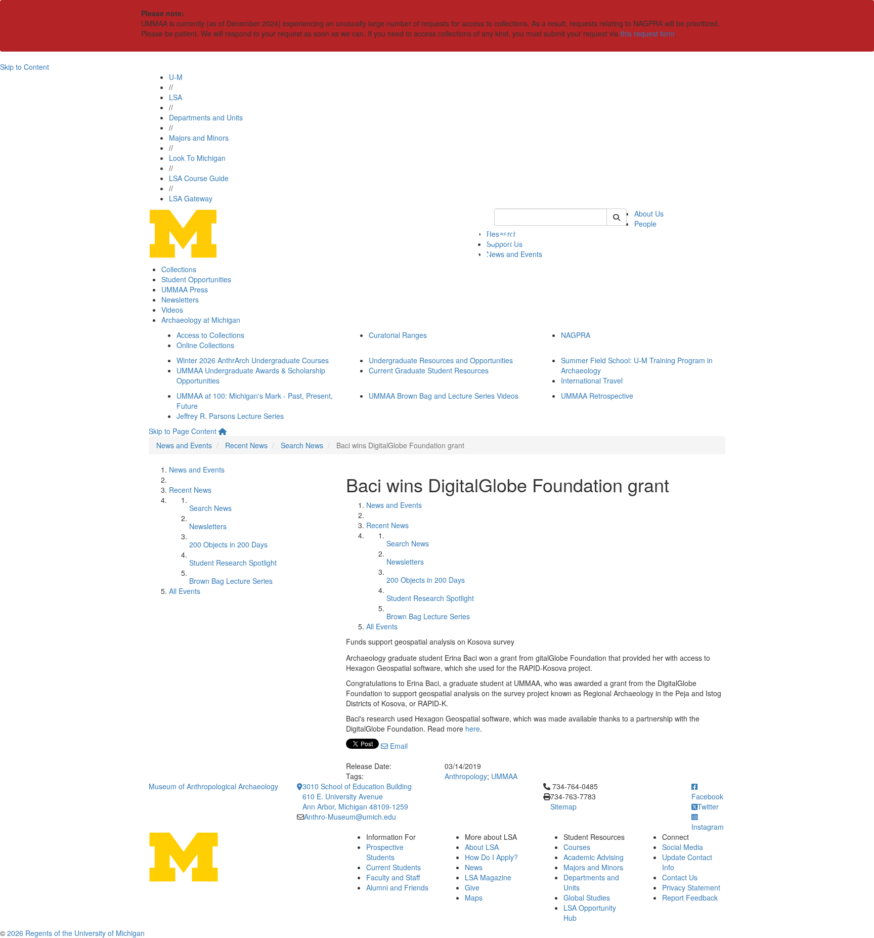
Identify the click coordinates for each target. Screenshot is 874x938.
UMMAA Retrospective (597, 396)
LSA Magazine (488, 877)
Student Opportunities (196, 279)
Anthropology (466, 776)
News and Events (184, 445)
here (472, 728)
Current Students (393, 867)
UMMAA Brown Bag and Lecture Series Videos (443, 396)
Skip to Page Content (182, 431)
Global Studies (586, 897)
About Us (649, 213)
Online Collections (205, 345)
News (474, 867)
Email (398, 746)
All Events (184, 591)
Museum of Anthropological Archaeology (213, 786)
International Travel (592, 380)
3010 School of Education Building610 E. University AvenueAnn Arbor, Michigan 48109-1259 (357, 796)
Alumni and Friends (397, 887)
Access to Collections (210, 335)
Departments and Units (206, 117)
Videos (172, 310)
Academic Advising (593, 857)
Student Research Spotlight (233, 563)
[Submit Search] (616, 217)
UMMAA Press (184, 289)
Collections (178, 269)
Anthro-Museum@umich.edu (350, 817)
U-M (176, 77)
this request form (648, 33)
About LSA (482, 847)
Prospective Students (385, 852)
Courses (576, 847)
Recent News (246, 445)
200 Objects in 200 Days (228, 544)
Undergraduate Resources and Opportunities (441, 360)
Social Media (682, 847)
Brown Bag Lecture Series (231, 581)
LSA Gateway (190, 198)
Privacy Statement (691, 887)
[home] (223, 431)
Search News (302, 445)
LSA (175, 97)
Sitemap (563, 806)
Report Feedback (690, 897)
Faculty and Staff (393, 877)
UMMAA (504, 776)
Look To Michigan (197, 158)
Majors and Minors (199, 138)
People (645, 224)
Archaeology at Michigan (200, 320)
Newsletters (180, 299)
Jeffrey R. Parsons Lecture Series (230, 416)
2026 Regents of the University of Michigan (76, 933)
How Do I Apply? (491, 857)
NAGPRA (575, 335)
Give (472, 887)
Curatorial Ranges (398, 335)
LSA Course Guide (199, 178)
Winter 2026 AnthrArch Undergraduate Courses (253, 360)
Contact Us (679, 877)
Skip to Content (24, 67)
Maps (474, 897)
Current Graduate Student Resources (429, 370)
